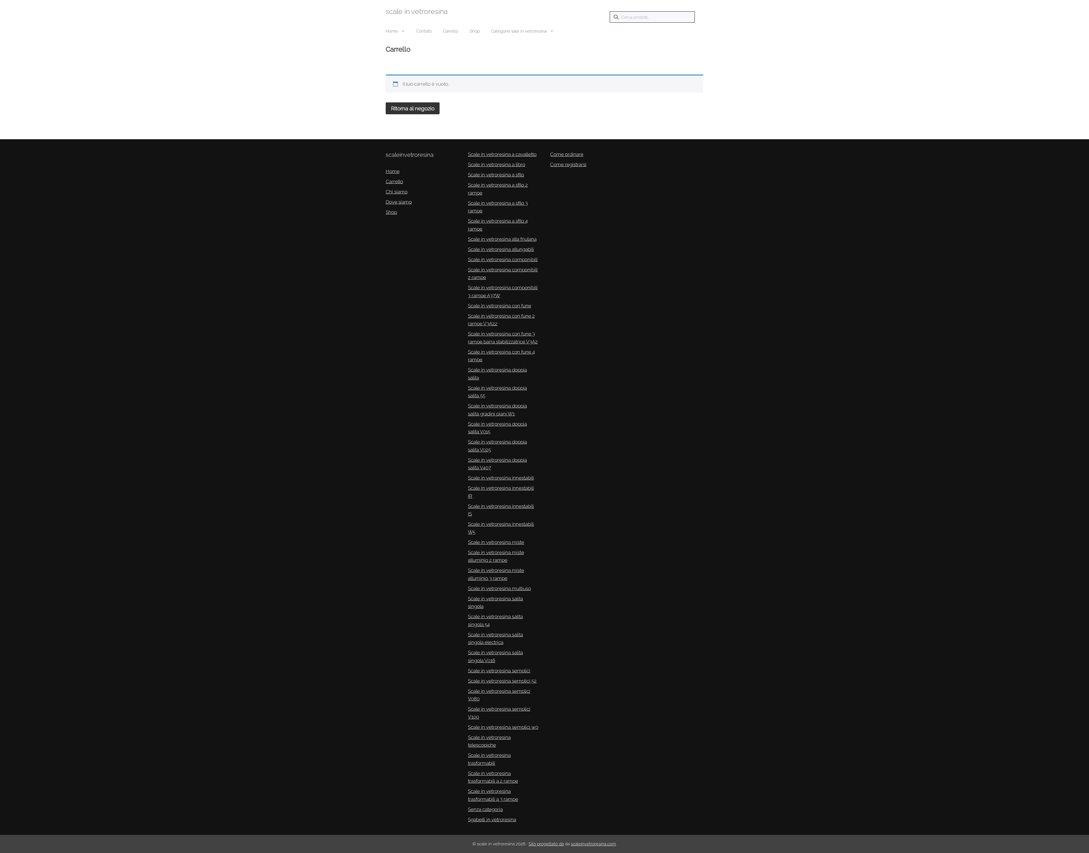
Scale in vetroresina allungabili (501, 249)
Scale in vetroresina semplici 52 (502, 681)
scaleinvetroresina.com (593, 843)
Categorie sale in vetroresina (519, 31)
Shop (475, 31)
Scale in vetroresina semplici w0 (503, 727)
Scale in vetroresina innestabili (501, 478)
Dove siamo (399, 202)
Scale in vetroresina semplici (499, 670)
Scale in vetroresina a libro (496, 164)
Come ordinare (566, 154)
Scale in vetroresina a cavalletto (502, 154)
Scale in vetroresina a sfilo (496, 175)
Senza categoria (485, 809)
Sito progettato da (546, 843)
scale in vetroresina (417, 11)
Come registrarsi (568, 164)
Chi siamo (397, 192)
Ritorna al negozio (412, 108)
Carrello (450, 31)
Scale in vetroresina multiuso (499, 588)
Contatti (424, 31)
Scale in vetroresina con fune (499, 306)
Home (392, 31)
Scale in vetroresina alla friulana (502, 239)
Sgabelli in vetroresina (492, 819)
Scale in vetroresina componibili (503, 259)
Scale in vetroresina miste (496, 542)
